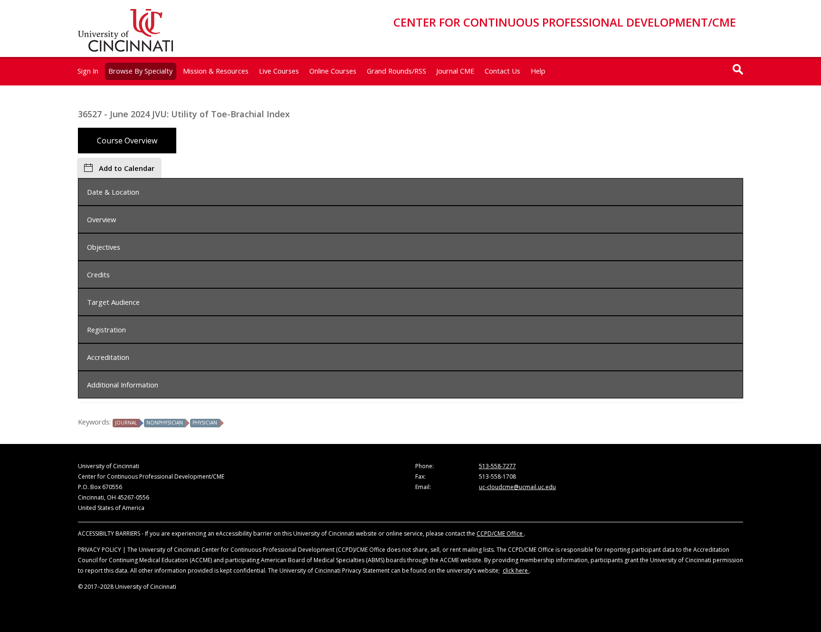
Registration (106, 329)
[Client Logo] (125, 49)
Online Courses (332, 70)
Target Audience (113, 302)
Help (538, 70)
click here (516, 570)
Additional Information (122, 384)
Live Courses (279, 70)
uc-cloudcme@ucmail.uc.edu (517, 487)
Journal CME (455, 70)
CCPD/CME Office (500, 533)
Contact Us (502, 70)
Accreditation (108, 357)
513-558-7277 (497, 466)
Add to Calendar (126, 168)
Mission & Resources (215, 70)
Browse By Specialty (140, 70)
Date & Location (113, 192)
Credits (98, 274)
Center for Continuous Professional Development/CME (564, 22)
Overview (101, 219)
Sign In (87, 70)
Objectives (103, 247)
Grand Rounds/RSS (396, 70)
